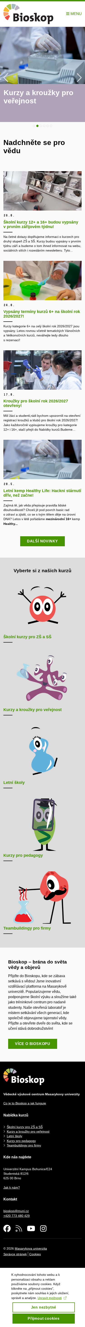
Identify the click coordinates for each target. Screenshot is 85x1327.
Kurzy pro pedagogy (21, 1141)
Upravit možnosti (50, 1298)
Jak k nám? (11, 1187)
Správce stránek (15, 1254)
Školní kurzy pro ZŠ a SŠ (25, 1127)
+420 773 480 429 (16, 1216)
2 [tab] (37, 126)
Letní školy (14, 1136)
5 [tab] (47, 126)
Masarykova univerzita (31, 1248)
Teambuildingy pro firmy (24, 1145)
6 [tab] (51, 126)
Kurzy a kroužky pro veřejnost (28, 1131)
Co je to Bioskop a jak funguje (24, 1103)
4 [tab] (44, 126)
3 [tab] (41, 126)
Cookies (35, 1254)
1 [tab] (34, 126)
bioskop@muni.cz (16, 1211)
